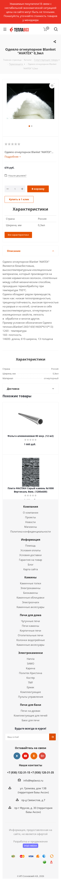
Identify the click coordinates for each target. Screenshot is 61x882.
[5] (19, 144)
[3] (12, 144)
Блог (30, 564)
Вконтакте (17, 756)
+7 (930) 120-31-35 (42, 772)
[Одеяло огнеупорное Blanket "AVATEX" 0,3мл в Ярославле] (30, 103)
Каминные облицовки (30, 597)
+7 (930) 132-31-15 (18, 772)
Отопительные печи (30, 635)
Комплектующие (30, 692)
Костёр (30, 677)
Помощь (30, 545)
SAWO (30, 663)
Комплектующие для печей (30, 715)
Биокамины (30, 592)
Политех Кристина (30, 673)
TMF (30, 682)
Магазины (30, 526)
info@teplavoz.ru (33, 780)
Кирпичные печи (30, 630)
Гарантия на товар (30, 559)
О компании (30, 512)
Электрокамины (30, 588)
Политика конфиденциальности (30, 531)
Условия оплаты (31, 550)
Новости (30, 522)
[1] (6, 144)
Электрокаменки (30, 653)
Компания (30, 506)
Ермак (30, 687)
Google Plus (42, 756)
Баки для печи (30, 720)
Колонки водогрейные (30, 640)
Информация (30, 539)
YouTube (25, 756)
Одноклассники (33, 756)
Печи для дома (30, 615)
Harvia (30, 658)
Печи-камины (30, 625)
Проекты (30, 517)
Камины (30, 577)
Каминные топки (30, 583)
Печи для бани (30, 705)
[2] (9, 144)
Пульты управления (30, 696)
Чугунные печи (30, 621)
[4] (15, 144)
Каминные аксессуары (30, 607)
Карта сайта (30, 569)
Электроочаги (30, 602)
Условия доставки (30, 555)
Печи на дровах (30, 710)
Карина (30, 668)
